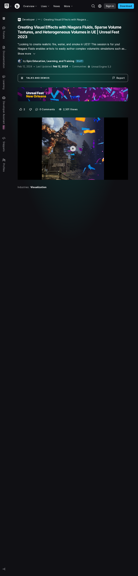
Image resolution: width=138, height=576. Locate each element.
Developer (28, 19)
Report (120, 77)
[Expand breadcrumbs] (39, 19)
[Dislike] (30, 109)
